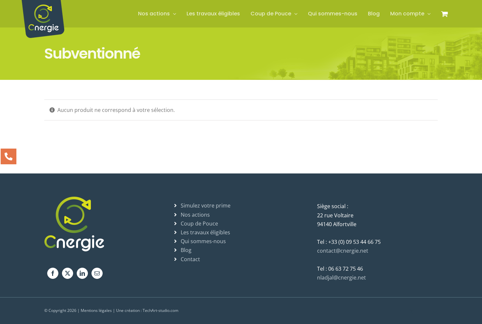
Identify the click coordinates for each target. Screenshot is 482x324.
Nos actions (195, 214)
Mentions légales (96, 310)
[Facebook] (52, 273)
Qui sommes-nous (203, 241)
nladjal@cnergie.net (341, 277)
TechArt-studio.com (160, 310)
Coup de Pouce (199, 223)
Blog (186, 250)
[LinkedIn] (82, 273)
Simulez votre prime (206, 205)
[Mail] (97, 273)
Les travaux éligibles (205, 232)
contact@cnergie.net (342, 250)
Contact (190, 259)
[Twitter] (67, 273)
